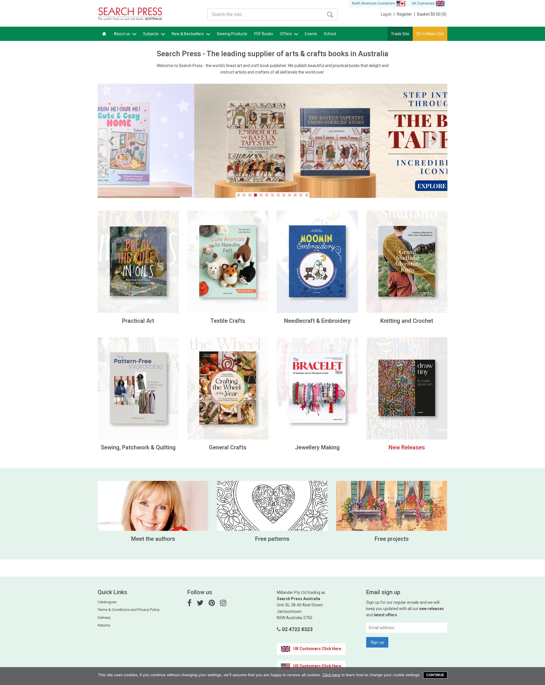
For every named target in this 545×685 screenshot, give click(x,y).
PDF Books (263, 34)
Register (406, 14)
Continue (435, 675)
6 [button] (266, 195)
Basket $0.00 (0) (432, 14)
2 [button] (244, 195)
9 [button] (283, 195)
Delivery (104, 617)
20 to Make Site (430, 34)
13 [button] (306, 195)
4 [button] (255, 195)
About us (122, 34)
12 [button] (300, 195)
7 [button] (272, 195)
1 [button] (238, 195)
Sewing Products (232, 34)
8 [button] (278, 195)
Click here (331, 675)
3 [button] (249, 195)
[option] (272, 141)
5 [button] (261, 195)
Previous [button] (111, 141)
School (330, 34)
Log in (388, 14)
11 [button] (295, 195)
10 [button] (289, 195)
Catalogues (107, 602)
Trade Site (400, 34)
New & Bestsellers (188, 34)
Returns (104, 625)
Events (311, 34)
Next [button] (433, 141)
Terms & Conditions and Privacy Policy (129, 610)
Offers (286, 34)
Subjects (151, 34)
